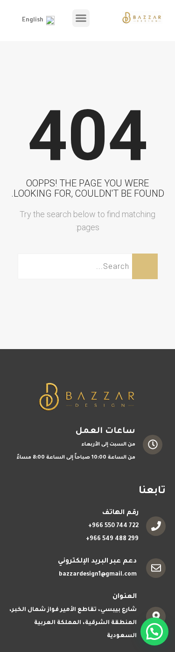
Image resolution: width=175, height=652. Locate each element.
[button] (81, 18)
